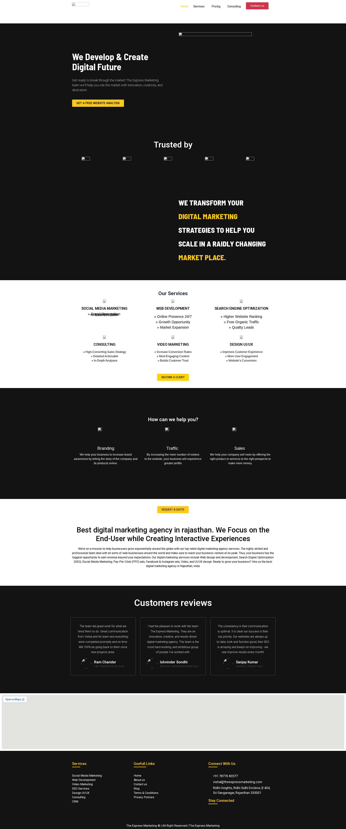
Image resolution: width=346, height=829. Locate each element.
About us (139, 780)
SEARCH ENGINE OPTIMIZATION (241, 308)
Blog (136, 788)
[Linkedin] (266, 811)
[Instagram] (256, 811)
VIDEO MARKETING (173, 344)
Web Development (84, 780)
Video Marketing (82, 784)
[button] (121, 230)
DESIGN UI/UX (241, 344)
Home (184, 6)
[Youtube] (223, 811)
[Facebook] (245, 811)
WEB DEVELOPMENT (173, 308)
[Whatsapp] (212, 811)
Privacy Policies (144, 797)
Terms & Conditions (146, 793)
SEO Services (80, 788)
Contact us (141, 784)
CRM (75, 801)
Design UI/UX (80, 793)
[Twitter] (234, 811)
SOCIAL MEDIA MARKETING (104, 308)
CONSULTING (105, 344)
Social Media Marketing (87, 775)
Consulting (234, 6)
